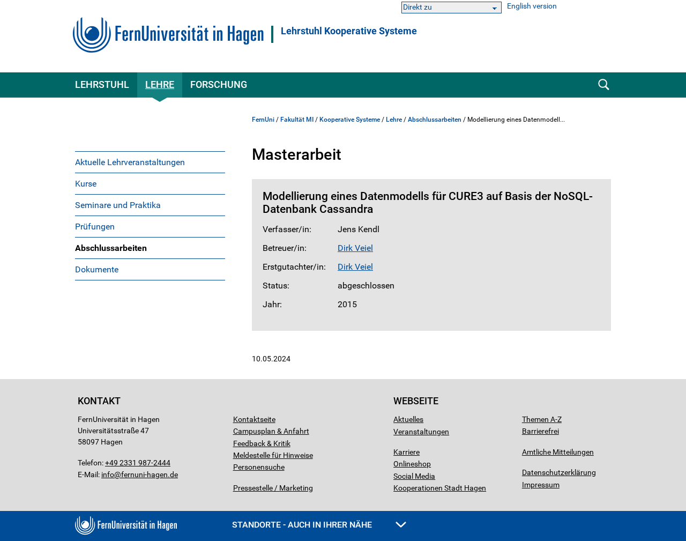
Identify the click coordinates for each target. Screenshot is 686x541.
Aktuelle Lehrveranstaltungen (130, 162)
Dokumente (96, 269)
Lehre (159, 84)
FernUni (263, 119)
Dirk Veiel (355, 248)
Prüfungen (95, 226)
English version (532, 6)
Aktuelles (408, 419)
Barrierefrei (540, 431)
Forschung (218, 84)
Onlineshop (412, 464)
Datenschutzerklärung (559, 472)
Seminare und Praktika (118, 205)
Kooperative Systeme (349, 119)
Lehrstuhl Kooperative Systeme (349, 31)
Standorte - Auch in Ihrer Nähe (303, 525)
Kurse (85, 184)
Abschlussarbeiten (111, 248)
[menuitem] (150, 162)
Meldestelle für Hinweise (273, 455)
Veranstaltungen (421, 431)
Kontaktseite (254, 419)
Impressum (541, 484)
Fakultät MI (297, 119)
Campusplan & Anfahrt (271, 431)
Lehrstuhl (102, 84)
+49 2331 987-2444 (137, 462)
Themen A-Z (542, 419)
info (107, 474)
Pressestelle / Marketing (273, 488)
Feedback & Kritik (261, 443)
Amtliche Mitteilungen (558, 452)
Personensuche (259, 467)
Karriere (406, 452)
